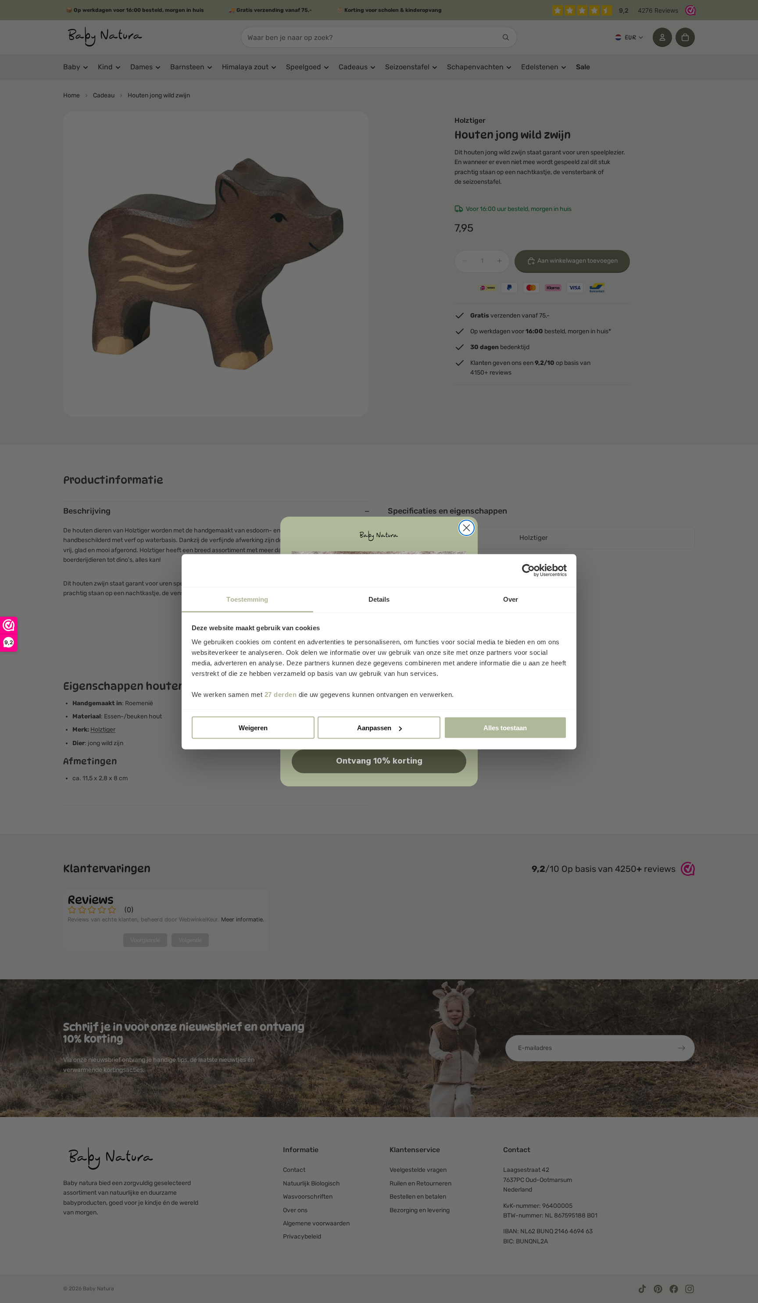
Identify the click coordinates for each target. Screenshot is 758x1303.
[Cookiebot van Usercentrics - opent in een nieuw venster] (528, 570)
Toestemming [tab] (247, 599)
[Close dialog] (466, 527)
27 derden (281, 694)
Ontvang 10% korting (379, 761)
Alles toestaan (505, 728)
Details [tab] (379, 599)
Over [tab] (510, 599)
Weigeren (253, 728)
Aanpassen (374, 728)
